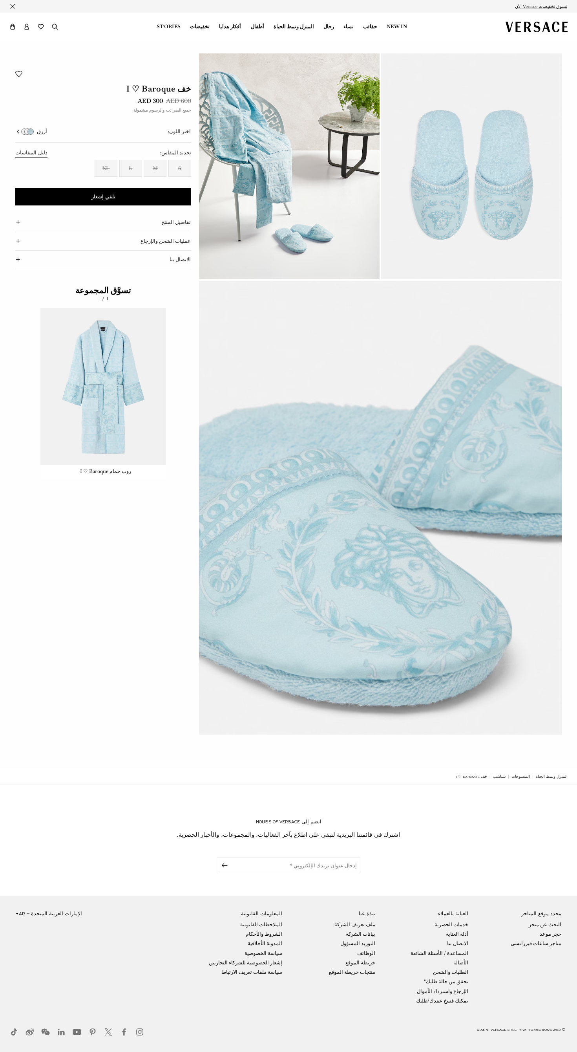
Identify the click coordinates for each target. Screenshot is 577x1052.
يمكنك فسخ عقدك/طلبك (442, 1000)
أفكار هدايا (230, 27)
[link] (552, 776)
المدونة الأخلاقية (265, 943)
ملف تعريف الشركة (354, 924)
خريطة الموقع (360, 962)
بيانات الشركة (360, 934)
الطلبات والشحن (450, 972)
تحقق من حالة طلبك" (446, 981)
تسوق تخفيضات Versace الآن (541, 6)
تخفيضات (200, 27)
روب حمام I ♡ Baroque (105, 471)
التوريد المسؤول (357, 943)
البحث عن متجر (545, 924)
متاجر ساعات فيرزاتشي (536, 943)
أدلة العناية (457, 934)
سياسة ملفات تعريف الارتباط (251, 972)
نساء (348, 27)
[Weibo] (30, 1032)
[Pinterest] (92, 1032)
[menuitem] (397, 26)
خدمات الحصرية (451, 924)
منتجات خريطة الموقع (352, 972)
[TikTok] (14, 1032)
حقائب (370, 27)
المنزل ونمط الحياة (294, 27)
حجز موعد (550, 934)
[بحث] (55, 27)
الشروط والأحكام (264, 934)
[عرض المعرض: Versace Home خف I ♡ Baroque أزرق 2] (289, 166)
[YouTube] (77, 1032)
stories (169, 27)
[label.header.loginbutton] (27, 27)
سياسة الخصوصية (263, 953)
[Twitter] (108, 1032)
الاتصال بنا (457, 943)
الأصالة (460, 962)
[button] (12, 27)
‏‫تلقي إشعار (103, 197)
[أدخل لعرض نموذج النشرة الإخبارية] (223, 865)
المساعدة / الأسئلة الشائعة (439, 953)
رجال (328, 27)
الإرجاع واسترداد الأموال (442, 991)
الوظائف (366, 953)
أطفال (257, 27)
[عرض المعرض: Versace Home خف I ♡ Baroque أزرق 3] (380, 508)
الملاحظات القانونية (261, 924)
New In (397, 27)
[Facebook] (124, 1032)
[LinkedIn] (61, 1032)
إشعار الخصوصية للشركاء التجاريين (245, 962)
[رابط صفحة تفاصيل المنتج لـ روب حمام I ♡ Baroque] (103, 386)
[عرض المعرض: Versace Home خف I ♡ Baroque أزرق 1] (471, 166)
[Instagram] (139, 1032)
